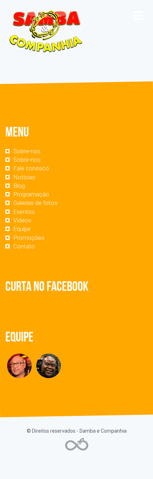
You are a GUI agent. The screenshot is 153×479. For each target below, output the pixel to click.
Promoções (28, 237)
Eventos (24, 211)
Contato (24, 246)
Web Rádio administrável (76, 444)
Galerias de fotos (35, 202)
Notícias (24, 177)
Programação (31, 194)
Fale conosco (31, 168)
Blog (19, 185)
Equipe (22, 228)
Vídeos (22, 220)
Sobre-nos (27, 151)
